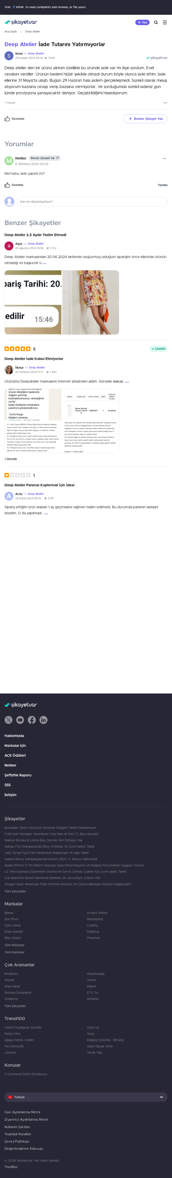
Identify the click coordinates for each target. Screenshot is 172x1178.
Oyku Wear (12, 925)
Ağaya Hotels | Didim (19, 1040)
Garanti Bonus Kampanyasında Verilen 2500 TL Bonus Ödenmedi (50, 859)
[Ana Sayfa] (20, 22)
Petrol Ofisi (12, 1034)
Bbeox (8, 913)
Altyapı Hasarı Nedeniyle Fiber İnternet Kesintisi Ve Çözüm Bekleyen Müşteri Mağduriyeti (67, 884)
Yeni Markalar (14, 952)
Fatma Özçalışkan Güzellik (23, 1027)
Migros (91, 986)
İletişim (10, 795)
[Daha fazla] (165, 103)
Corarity (92, 925)
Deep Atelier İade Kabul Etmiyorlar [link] (33, 359)
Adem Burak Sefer (100, 1046)
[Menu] (165, 22)
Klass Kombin (13, 931)
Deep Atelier (32, 31)
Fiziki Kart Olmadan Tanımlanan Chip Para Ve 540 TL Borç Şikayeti (51, 834)
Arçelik (9, 980)
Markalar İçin (15, 745)
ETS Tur (92, 992)
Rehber (10, 765)
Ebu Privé (11, 919)
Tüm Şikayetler (15, 891)
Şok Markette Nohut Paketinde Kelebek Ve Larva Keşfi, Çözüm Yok (52, 878)
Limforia (10, 1052)
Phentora (93, 938)
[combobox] (86, 1097)
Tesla (90, 1034)
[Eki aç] (33, 302)
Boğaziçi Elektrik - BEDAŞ (105, 1040)
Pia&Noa (93, 931)
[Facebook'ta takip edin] (32, 720)
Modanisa (11, 974)
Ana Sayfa (10, 31)
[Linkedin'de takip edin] (43, 720)
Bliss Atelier (12, 938)
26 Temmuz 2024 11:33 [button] (29, 371)
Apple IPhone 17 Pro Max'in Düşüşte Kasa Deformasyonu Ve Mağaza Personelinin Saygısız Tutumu (74, 865)
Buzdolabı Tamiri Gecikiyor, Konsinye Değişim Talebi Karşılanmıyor (50, 827)
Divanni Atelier (97, 913)
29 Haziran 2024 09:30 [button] (29, 57)
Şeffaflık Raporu (17, 775)
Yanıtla (163, 185)
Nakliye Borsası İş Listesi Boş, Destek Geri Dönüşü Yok (43, 840)
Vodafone (11, 999)
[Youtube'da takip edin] (20, 720)
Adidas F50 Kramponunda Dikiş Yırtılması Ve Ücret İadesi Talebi (49, 846)
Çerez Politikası (16, 1141)
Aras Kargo (12, 986)
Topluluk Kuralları (17, 1134)
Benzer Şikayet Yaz (148, 119)
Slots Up (93, 1027)
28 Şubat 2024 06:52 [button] (28, 498)
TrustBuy (10, 1167)
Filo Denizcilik (14, 1046)
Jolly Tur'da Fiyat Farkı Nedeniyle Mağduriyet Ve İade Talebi (46, 853)
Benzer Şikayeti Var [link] (43, 158)
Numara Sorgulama (17, 992)
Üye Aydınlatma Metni (22, 1112)
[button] (20, 349)
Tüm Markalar (14, 945)
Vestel (91, 980)
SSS (7, 785)
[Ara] (156, 22)
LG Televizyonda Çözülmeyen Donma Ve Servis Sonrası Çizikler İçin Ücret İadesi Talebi (65, 871)
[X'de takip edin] (8, 720)
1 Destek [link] (10, 459)
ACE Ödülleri (15, 755)
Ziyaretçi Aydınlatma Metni (26, 1119)
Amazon (93, 999)
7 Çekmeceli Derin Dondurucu (25, 1074)
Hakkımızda (14, 736)
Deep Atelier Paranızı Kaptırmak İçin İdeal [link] (39, 485)
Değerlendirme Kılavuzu (23, 1148)
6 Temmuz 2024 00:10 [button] (31, 164)
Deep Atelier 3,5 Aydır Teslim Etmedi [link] (35, 235)
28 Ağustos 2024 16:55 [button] (29, 248)
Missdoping (95, 919)
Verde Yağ (94, 1052)
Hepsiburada (95, 974)
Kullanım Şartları (17, 1127)
